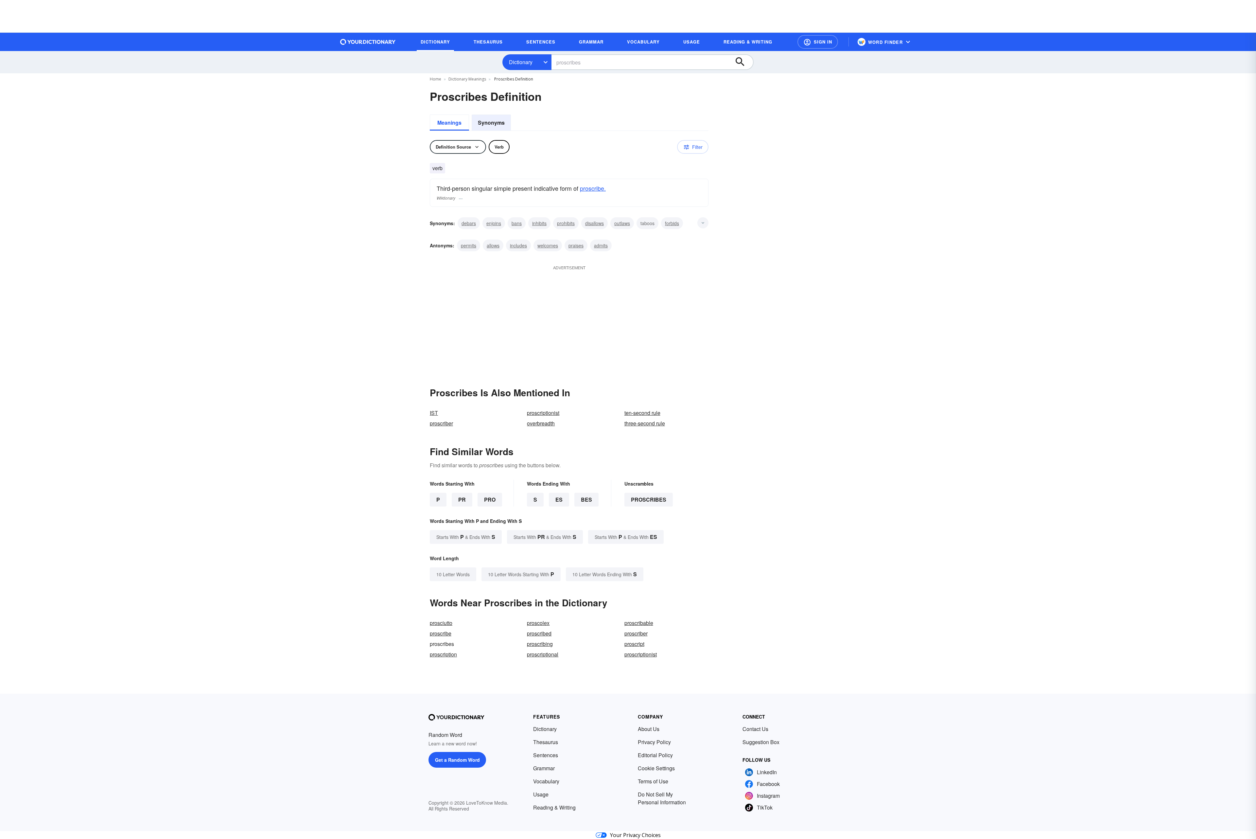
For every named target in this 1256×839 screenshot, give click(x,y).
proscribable (638, 623)
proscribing (540, 644)
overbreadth (541, 423)
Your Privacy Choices (635, 835)
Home (435, 79)
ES (559, 499)
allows (493, 245)
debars (469, 223)
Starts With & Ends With (465, 537)
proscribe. (593, 188)
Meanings (449, 122)
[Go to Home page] (368, 42)
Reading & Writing (554, 807)
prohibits (566, 223)
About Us (648, 729)
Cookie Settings (656, 768)
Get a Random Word (457, 760)
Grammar (544, 768)
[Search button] (743, 62)
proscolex (538, 623)
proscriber (441, 423)
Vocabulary (546, 781)
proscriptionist (543, 413)
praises (576, 245)
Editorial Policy (655, 755)
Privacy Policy (654, 742)
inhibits (539, 223)
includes (518, 245)
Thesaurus (545, 742)
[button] (817, 42)
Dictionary (520, 62)
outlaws (622, 223)
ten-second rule (642, 413)
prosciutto (441, 623)
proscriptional (542, 654)
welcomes (547, 245)
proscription (443, 654)
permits (468, 245)
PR (462, 499)
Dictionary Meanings (467, 79)
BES (586, 499)
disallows (594, 223)
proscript (634, 644)
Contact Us (755, 729)
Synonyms (491, 122)
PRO (490, 499)
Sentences (545, 755)
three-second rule (644, 423)
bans (517, 223)
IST (434, 413)
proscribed (539, 633)
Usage (541, 794)
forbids (672, 223)
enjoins (493, 223)
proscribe (440, 633)
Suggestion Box (760, 742)
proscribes (648, 499)
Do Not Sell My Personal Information (662, 798)
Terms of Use (653, 781)
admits (601, 245)
